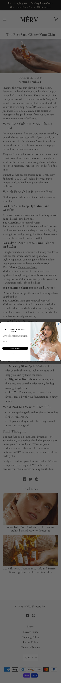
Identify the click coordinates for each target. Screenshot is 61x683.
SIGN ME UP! (15, 348)
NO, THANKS (15, 352)
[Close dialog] (59, 324)
